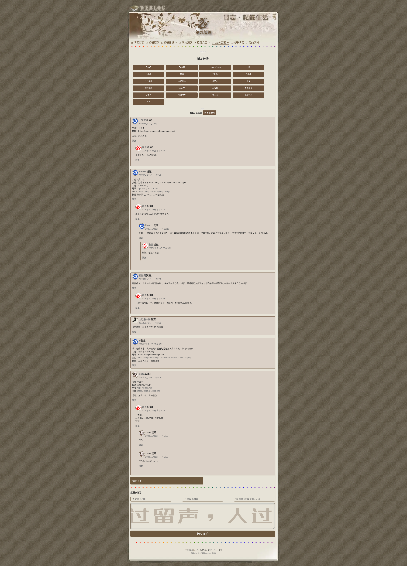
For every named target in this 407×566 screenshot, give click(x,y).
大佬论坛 (182, 81)
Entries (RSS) (197, 553)
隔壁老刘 (248, 95)
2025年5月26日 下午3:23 (150, 323)
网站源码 (187, 42)
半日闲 (215, 74)
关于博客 (238, 42)
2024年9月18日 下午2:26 (156, 457)
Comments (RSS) (210, 553)
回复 (134, 141)
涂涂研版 (148, 88)
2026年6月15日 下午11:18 (157, 229)
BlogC (148, 67)
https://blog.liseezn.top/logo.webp (154, 192)
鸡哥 (148, 102)
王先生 (182, 88)
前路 (182, 74)
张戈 (248, 81)
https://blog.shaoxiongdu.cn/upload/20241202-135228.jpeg (164, 358)
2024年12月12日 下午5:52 (150, 344)
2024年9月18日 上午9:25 (153, 410)
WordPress (214, 550)
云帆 (248, 67)
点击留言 (211, 113)
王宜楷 (215, 88)
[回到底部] (282, 552)
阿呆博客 (182, 95)
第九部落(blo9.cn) (193, 550)
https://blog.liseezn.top (147, 189)
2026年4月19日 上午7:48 (150, 175)
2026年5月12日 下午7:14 (153, 209)
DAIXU (182, 67)
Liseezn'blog (215, 67)
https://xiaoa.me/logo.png (148, 391)
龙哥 (144, 147)
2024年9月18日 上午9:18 (150, 377)
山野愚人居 (145, 319)
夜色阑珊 (148, 81)
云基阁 (142, 275)
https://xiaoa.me (144, 388)
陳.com (215, 95)
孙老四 (215, 81)
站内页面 (220, 42)
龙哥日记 (169, 42)
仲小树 (148, 74)
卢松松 (248, 74)
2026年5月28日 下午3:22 (150, 124)
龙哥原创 (154, 42)
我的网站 (253, 42)
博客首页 (139, 42)
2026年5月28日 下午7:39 (153, 151)
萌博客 (148, 95)
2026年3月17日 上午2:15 (150, 279)
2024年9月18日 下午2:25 (156, 436)
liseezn (142, 171)
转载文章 (202, 42)
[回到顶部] (282, 546)
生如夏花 (248, 88)
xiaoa (142, 373)
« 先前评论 (136, 480)
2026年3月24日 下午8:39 (153, 298)
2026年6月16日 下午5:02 (160, 248)
